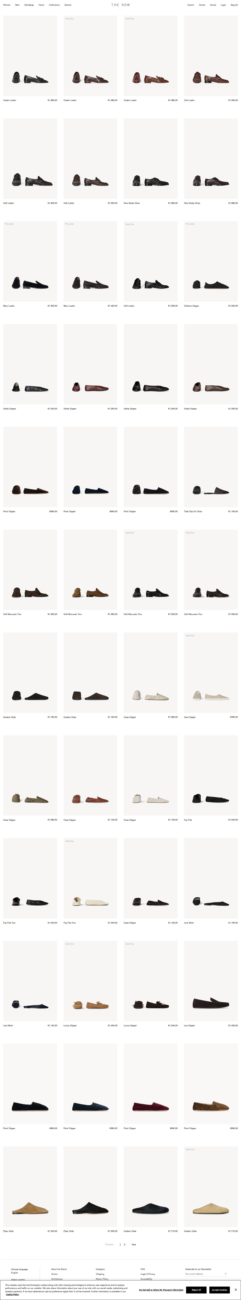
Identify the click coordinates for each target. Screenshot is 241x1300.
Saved (213, 5)
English (14, 1272)
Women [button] (6, 4)
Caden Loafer (9, 100)
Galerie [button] (67, 4)
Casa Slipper (130, 717)
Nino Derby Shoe (132, 203)
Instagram (100, 1269)
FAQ (143, 1269)
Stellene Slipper (191, 305)
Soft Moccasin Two (12, 614)
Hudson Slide (9, 717)
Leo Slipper (189, 1025)
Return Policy (102, 1279)
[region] (120, 1290)
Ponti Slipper (9, 511)
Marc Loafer (9, 305)
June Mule (189, 922)
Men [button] (17, 4)
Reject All (196, 1290)
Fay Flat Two (9, 922)
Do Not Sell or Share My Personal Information (161, 1290)
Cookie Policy (12, 1294)
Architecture (57, 1279)
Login (223, 4)
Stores (202, 4)
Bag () (234, 4)
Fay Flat (188, 820)
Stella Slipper (9, 408)
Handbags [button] (29, 4)
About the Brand (59, 1269)
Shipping (100, 1274)
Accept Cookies (219, 1290)
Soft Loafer (189, 100)
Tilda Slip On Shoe (193, 511)
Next (134, 1244)
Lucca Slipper (70, 1025)
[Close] (235, 1289)
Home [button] (41, 4)
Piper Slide (8, 1231)
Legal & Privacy (148, 1274)
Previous (109, 1244)
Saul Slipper (190, 717)
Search (190, 4)
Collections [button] (54, 4)
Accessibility (146, 1279)
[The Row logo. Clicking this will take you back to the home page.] (120, 5)
